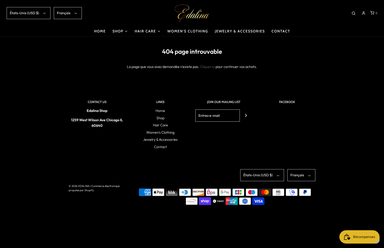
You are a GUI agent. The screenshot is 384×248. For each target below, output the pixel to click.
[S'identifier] (363, 13)
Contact (281, 31)
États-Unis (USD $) (25, 13)
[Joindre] (246, 115)
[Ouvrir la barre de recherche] (354, 13)
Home (100, 31)
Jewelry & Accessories (240, 31)
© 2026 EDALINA (79, 186)
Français (64, 13)
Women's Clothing (187, 31)
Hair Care (160, 125)
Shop (160, 118)
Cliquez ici (207, 66)
